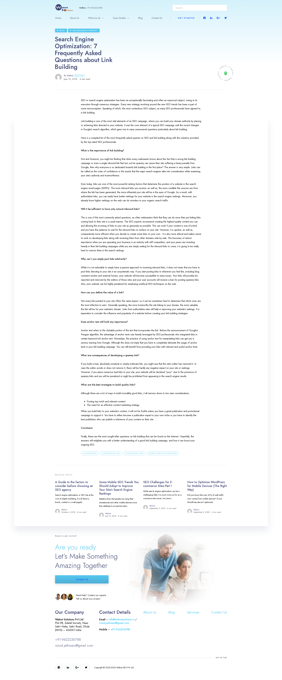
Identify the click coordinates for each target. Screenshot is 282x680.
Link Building (90, 453)
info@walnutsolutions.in (122, 619)
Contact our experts (97, 595)
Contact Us (157, 18)
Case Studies (119, 18)
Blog (140, 18)
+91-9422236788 (94, 7)
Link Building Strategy (85, 30)
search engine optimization (163, 453)
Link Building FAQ (111, 453)
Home (58, 18)
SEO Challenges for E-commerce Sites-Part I (158, 484)
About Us (74, 18)
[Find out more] (225, 73)
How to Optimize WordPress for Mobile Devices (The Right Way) (207, 486)
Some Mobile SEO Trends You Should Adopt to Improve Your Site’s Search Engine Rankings (119, 488)
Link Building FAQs (134, 453)
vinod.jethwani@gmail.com (74, 645)
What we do (94, 18)
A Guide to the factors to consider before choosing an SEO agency (74, 486)
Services (193, 612)
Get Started (186, 18)
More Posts (79, 75)
